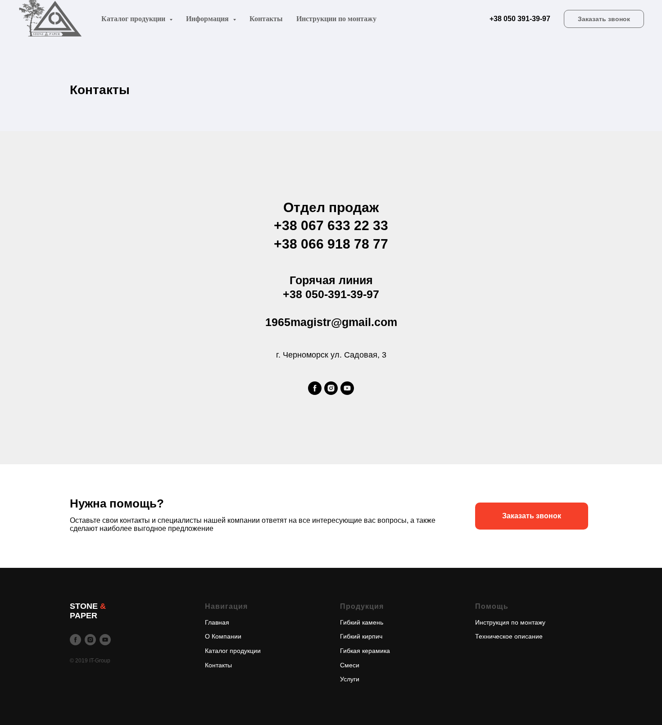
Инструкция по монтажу (510, 622)
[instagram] (331, 388)
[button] (604, 19)
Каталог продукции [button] (134, 19)
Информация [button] (208, 19)
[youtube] (347, 388)
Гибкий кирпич (361, 636)
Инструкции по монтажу (336, 19)
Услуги (349, 679)
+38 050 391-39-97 (520, 19)
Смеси (349, 665)
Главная (217, 622)
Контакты (266, 19)
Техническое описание (509, 636)
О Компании (223, 636)
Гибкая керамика (365, 650)
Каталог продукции (233, 650)
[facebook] (315, 388)
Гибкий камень (361, 622)
